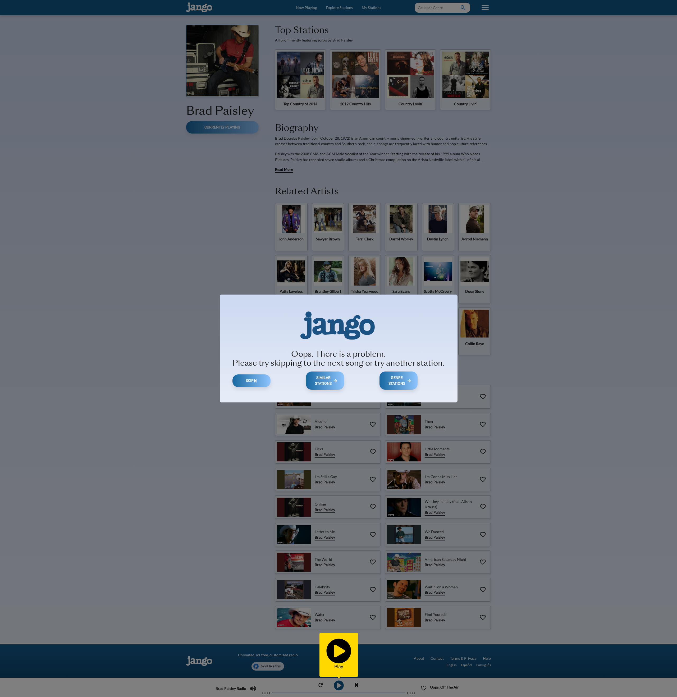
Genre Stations (396, 380)
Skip (250, 380)
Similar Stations (323, 380)
